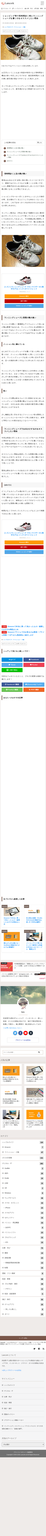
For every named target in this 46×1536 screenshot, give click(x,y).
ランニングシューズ (10, 31)
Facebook (34, 659)
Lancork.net (24, 1454)
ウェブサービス (24, 1198)
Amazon (4, 906)
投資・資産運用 (24, 1294)
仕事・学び (29, 8)
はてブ (13, 659)
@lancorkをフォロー (34, 684)
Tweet (13, 665)
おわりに (10, 161)
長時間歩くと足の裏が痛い (15, 148)
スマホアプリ (24, 1213)
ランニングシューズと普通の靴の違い (19, 151)
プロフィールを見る (22, 1040)
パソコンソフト (24, 1232)
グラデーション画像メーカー (14, 1420)
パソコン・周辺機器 (30, 931)
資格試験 (24, 1258)
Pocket (35, 665)
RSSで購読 (34, 689)
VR (24, 1188)
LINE (24, 1183)
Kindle (27, 906)
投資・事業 (39, 8)
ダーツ (24, 1314)
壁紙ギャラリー (9, 1414)
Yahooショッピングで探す (24, 305)
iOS (24, 1242)
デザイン (24, 1289)
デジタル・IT (7, 8)
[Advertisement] (23, 115)
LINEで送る (13, 670)
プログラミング (24, 1237)
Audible (4, 931)
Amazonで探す (24, 296)
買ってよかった (23, 31)
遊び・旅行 (22, 1299)
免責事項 (30, 1452)
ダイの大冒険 (22, 1158)
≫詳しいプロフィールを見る (11, 1370)
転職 (24, 1268)
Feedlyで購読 (12, 689)
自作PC (24, 1228)
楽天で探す (24, 301)
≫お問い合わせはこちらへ (12, 1028)
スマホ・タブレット (24, 1203)
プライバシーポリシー (20, 1452)
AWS (24, 1173)
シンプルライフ (18, 8)
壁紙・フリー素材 (22, 1273)
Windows (24, 1193)
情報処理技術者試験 (24, 1263)
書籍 (24, 1253)
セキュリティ (24, 1218)
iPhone (24, 1208)
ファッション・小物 (19, 27)
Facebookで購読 (12, 684)
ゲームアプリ (24, 1304)
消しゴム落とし (24, 1309)
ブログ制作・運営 (24, 1284)
